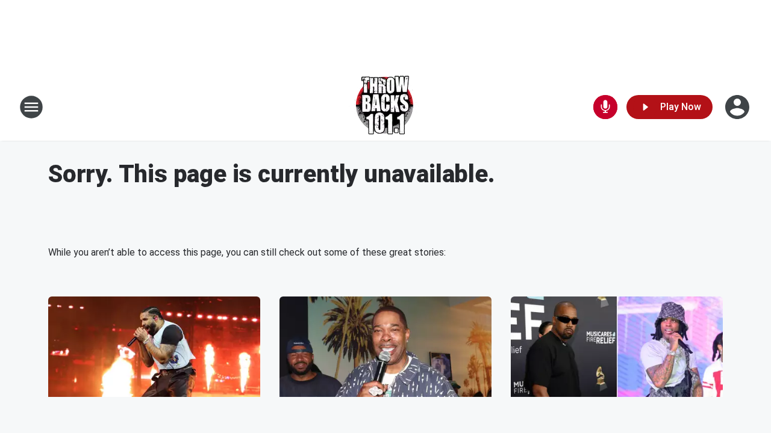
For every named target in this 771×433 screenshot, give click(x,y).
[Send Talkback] (605, 107)
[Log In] (738, 107)
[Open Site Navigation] (31, 107)
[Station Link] (386, 107)
